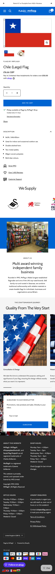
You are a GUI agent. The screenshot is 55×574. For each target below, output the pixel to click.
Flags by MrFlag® (11, 61)
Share (5, 121)
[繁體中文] (4, 570)
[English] (7, 570)
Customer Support (15, 179)
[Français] (11, 570)
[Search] (10, 11)
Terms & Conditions (37, 517)
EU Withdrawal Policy (38, 526)
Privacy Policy (35, 522)
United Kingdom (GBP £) (12, 535)
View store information (13, 116)
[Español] (15, 570)
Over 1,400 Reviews (15, 172)
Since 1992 (12, 166)
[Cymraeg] (18, 570)
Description (9, 132)
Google (37, 466)
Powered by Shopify (23, 543)
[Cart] (50, 11)
